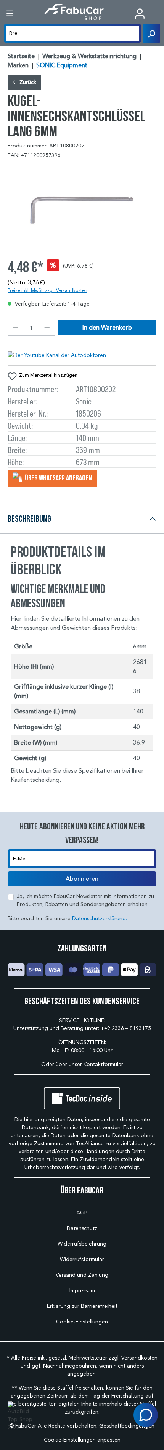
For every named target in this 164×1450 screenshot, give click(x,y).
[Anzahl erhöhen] (47, 328)
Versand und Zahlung (82, 1275)
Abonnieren (82, 879)
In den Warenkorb (107, 327)
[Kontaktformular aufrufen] (145, 1415)
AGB (82, 1212)
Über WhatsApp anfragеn (58, 478)
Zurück (27, 82)
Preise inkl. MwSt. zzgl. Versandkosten (47, 290)
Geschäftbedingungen (126, 1426)
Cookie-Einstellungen (82, 1321)
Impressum (82, 1290)
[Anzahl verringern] (16, 328)
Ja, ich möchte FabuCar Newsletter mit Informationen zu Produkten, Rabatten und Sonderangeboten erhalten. (85, 900)
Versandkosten (139, 1358)
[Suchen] (151, 33)
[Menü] (10, 13)
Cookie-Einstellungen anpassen (82, 1440)
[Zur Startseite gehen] (74, 12)
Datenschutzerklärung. (99, 918)
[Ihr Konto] (139, 13)
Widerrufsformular (82, 1259)
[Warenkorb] (158, 14)
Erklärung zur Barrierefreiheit (82, 1306)
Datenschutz (82, 1228)
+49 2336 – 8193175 (126, 1028)
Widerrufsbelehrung (82, 1244)
